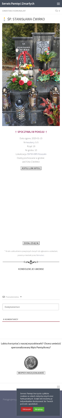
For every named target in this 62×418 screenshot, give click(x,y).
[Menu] (58, 3)
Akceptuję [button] (39, 409)
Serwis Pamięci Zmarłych (18, 3)
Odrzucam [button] (27, 409)
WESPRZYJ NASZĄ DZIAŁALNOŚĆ (31, 373)
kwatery (30, 142)
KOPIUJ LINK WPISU (31, 168)
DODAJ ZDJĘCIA (31, 243)
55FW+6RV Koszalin (36, 154)
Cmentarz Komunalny (14, 10)
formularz (40, 255)
